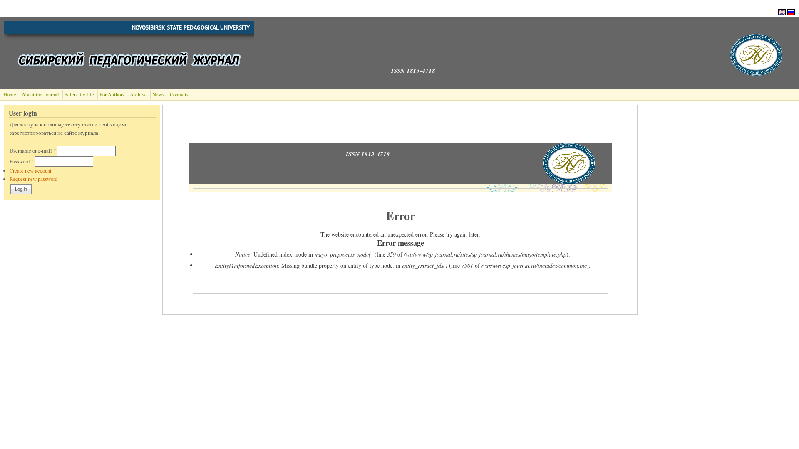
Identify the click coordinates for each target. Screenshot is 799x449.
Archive (138, 94)
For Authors (111, 94)
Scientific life (79, 94)
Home (9, 94)
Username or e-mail (33, 150)
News (158, 94)
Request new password (33, 179)
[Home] (756, 73)
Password (21, 161)
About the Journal (40, 94)
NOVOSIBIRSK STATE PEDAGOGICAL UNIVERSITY (191, 27)
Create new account (31, 170)
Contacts (179, 94)
